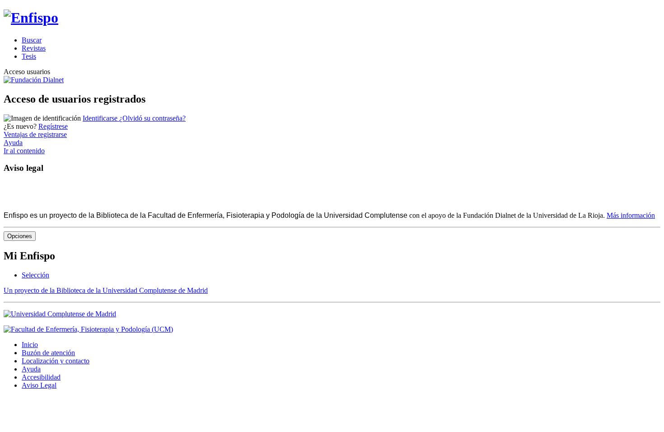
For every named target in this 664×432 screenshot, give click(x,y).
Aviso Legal (39, 385)
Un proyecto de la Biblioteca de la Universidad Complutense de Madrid (106, 290)
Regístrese (53, 126)
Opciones (19, 236)
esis (29, 56)
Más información (631, 215)
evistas (34, 48)
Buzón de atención (48, 353)
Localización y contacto (55, 361)
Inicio (30, 344)
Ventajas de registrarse (35, 134)
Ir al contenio (24, 151)
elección (35, 275)
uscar (32, 40)
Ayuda (13, 142)
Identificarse (101, 118)
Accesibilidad (41, 377)
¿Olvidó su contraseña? (152, 118)
